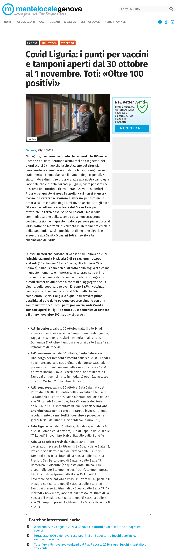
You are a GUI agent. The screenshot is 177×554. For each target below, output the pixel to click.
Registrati (132, 128)
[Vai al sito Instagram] (172, 22)
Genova (31, 150)
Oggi (42, 22)
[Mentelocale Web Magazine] (34, 9)
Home (7, 22)
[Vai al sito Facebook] (159, 22)
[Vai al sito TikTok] (166, 22)
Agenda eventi (25, 22)
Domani (55, 22)
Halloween (49, 43)
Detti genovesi (90, 22)
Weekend (67, 43)
